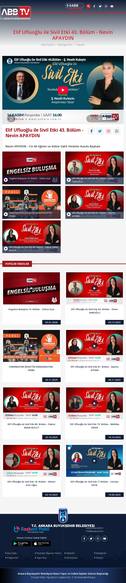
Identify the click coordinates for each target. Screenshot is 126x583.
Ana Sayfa (47, 44)
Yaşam (80, 44)
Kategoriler (65, 44)
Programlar (12, 557)
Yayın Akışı (41, 557)
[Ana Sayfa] (15, 11)
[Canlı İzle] (74, 7)
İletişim (99, 557)
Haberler (70, 553)
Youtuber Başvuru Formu (48, 553)
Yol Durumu (72, 557)
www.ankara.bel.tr (94, 527)
